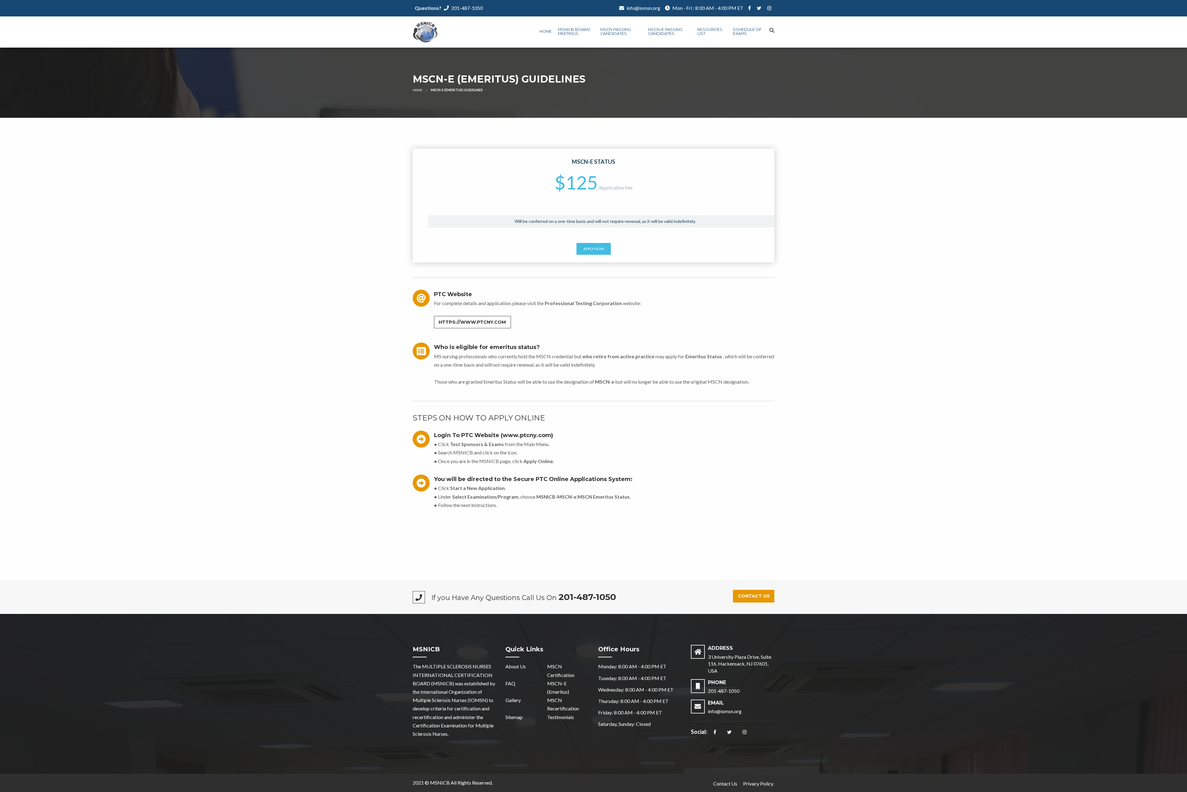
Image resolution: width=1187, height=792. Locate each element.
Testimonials (560, 717)
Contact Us (754, 596)
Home (545, 31)
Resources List (709, 31)
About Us (515, 666)
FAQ (510, 683)
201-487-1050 (467, 8)
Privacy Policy (758, 783)
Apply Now (593, 248)
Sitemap (514, 717)
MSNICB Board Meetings (574, 31)
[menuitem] (545, 32)
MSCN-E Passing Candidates (665, 31)
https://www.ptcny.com (472, 322)
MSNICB (440, 783)
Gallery (513, 700)
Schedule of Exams (747, 31)
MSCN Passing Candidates (615, 31)
